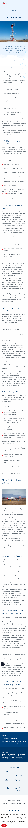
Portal (23, 803)
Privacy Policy (18, 800)
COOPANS (4, 193)
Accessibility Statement (15, 803)
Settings (11, 822)
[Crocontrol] (5, 3)
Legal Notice (5, 803)
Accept (4, 825)
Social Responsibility (9, 800)
